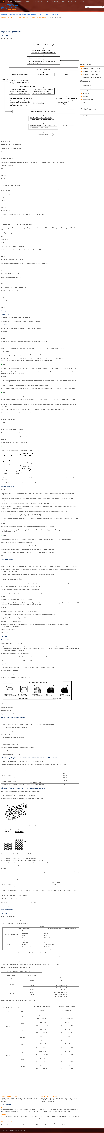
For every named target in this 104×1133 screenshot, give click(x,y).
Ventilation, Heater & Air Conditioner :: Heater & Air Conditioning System (35, 17)
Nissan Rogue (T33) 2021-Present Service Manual (11, 17)
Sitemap (63, 1)
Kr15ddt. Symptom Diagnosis (49, 1096)
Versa (48, 1)
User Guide (9, 1)
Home (2, 1)
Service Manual (19, 1)
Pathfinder (55, 1)
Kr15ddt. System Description (9, 1096)
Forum (27, 1)
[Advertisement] (49, 1083)
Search (70, 1)
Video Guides (35, 1)
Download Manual (79, 1)
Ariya (42, 1)
